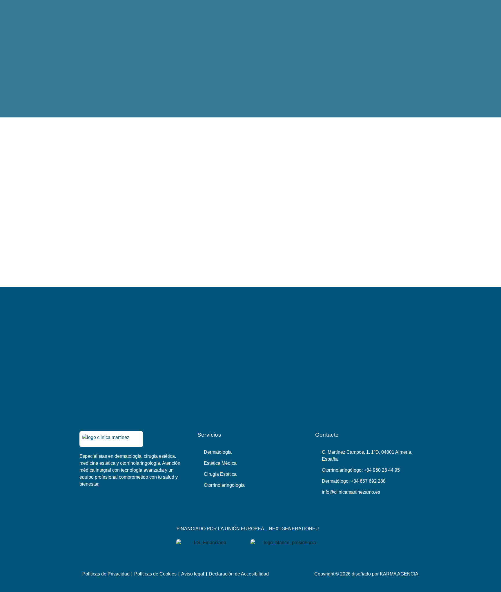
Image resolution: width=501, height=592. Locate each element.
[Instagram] (257, 513)
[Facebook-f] (244, 513)
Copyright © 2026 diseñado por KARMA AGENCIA (366, 573)
